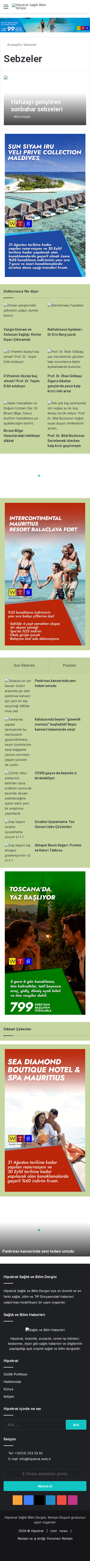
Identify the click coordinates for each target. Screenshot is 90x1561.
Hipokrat (37, 1531)
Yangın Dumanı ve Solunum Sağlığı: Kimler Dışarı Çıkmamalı (23, 334)
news (64, 1531)
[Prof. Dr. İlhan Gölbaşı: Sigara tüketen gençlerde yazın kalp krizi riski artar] (67, 360)
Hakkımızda (12, 1382)
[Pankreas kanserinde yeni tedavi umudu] (18, 696)
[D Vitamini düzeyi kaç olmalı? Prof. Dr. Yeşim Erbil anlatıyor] (23, 360)
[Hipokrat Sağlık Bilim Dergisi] (31, 6)
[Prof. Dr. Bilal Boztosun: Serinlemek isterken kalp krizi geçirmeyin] (67, 416)
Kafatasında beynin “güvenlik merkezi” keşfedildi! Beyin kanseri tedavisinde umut (58, 724)
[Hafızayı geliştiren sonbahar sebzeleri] (45, 100)
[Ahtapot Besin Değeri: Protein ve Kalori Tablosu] (18, 853)
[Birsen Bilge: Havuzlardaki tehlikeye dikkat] (23, 413)
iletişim (9, 1396)
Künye (8, 1389)
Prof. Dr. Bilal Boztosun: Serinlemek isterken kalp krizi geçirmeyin (66, 441)
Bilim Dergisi (22, 116)
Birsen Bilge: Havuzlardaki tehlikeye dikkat (22, 436)
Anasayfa (13, 45)
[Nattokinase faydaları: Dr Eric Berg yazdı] (67, 314)
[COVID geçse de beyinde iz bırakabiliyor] (18, 793)
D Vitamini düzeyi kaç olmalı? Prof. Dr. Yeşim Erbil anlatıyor (22, 381)
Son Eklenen (24, 665)
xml (54, 1531)
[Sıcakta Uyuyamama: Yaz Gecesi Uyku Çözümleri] (18, 829)
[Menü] (6, 8)
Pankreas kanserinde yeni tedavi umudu (38, 1251)
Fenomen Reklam (59, 1538)
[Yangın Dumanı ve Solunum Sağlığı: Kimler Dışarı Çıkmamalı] (23, 314)
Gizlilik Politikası (15, 1374)
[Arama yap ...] (84, 8)
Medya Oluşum (59, 1517)
